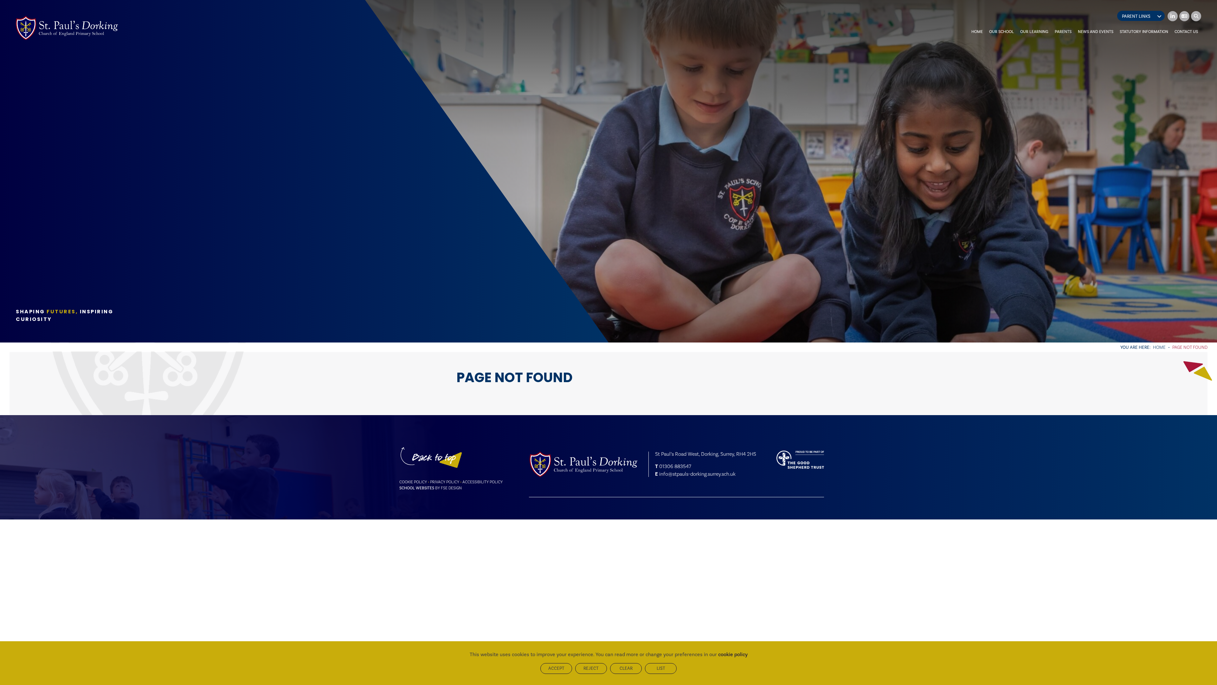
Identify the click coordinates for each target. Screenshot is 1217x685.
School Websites (416, 488)
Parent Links (1136, 16)
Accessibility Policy (482, 482)
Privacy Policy (444, 482)
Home (1159, 347)
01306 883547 (675, 466)
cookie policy (733, 654)
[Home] (67, 28)
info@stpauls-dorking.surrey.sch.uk (697, 474)
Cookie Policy (413, 482)
